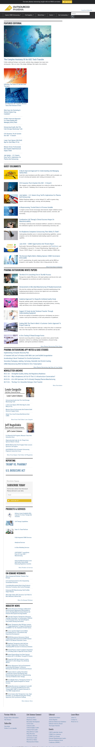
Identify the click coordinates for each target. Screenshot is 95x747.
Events (51, 15)
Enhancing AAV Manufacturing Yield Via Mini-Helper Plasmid (18, 599)
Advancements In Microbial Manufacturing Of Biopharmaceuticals (40, 287)
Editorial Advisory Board (55, 732)
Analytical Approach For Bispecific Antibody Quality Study (37, 299)
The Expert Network (54, 734)
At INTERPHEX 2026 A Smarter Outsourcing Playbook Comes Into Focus (17, 450)
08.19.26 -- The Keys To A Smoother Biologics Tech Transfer (23, 382)
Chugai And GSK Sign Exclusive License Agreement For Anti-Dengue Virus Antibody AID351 (17, 669)
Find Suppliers (29, 15)
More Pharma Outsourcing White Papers (51, 346)
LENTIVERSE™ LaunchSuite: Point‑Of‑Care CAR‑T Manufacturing (22, 563)
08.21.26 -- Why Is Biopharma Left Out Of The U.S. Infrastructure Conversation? (29, 376)
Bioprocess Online (31, 728)
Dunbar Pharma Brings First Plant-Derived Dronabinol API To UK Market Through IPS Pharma (19, 664)
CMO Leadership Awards (56, 741)
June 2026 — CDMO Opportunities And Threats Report (36, 244)
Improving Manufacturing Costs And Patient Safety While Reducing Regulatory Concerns (23, 571)
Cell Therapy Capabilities (21, 521)
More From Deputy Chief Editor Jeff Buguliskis (20, 455)
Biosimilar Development (33, 730)
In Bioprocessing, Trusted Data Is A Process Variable (36, 207)
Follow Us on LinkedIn (10, 737)
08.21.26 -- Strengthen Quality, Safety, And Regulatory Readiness (24, 374)
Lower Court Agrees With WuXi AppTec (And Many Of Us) (13, 141)
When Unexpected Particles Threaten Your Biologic (17, 586)
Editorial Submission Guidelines (57, 730)
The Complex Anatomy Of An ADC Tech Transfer (24, 59)
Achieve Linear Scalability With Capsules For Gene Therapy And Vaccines (23, 515)
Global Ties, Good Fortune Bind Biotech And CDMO (17, 415)
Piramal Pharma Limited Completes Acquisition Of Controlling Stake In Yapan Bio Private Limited (19, 659)
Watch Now (41, 15)
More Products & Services (26, 576)
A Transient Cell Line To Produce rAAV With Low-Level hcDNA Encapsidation (28, 355)
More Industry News (27, 710)
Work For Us (74, 730)
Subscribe (89, 10)
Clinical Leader (31, 734)
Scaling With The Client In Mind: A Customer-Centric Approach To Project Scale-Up (40, 324)
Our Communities (63, 15)
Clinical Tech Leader (32, 738)
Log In (83, 10)
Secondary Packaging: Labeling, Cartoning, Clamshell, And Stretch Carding (27, 361)
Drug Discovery (31, 742)
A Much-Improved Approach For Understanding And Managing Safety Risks (12, 120)
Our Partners (7, 728)
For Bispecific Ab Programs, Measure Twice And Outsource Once (16, 104)
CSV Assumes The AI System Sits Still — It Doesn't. (12, 134)
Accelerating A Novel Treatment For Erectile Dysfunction (22, 358)
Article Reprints (53, 728)
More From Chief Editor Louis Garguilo (22, 419)
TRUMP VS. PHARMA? (16, 464)
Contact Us (74, 728)
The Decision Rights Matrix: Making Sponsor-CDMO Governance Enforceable (39, 257)
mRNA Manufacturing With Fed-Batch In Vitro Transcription (23, 364)
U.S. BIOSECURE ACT (15, 470)
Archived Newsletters (54, 726)
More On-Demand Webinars (25, 609)
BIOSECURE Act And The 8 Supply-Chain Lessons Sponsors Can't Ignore (19, 445)
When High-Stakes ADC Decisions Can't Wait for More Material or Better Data (19, 604)
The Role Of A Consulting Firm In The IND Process (35, 275)
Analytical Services (20, 545)
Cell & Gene (30, 732)
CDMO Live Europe (54, 745)
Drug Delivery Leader (32, 740)
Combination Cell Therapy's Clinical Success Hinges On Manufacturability (36, 220)
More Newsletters (57, 385)
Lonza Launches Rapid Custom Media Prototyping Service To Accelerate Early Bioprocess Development (17, 641)
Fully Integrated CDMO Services (23, 537)
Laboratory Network (32, 744)
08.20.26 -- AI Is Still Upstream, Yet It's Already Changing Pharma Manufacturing (29, 379)
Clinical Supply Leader (33, 736)
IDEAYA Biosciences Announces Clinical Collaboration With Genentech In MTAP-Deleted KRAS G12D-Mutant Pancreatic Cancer (18, 647)
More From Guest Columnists (54, 267)
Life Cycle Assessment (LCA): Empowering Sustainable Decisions (17, 590)
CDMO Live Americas (55, 743)
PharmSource (54, 246)
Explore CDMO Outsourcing (12, 15)
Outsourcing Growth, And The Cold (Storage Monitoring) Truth (13, 128)
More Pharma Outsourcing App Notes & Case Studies (48, 367)
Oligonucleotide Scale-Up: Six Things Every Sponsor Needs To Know (17, 441)
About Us (73, 726)
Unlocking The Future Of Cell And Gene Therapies (15, 85)
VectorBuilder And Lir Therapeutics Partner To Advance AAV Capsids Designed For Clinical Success (19, 690)
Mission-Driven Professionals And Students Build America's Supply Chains (12, 148)
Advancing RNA (31, 726)
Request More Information (11, 726)
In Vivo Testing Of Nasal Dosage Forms (31, 336)
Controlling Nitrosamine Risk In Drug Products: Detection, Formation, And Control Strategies (18, 595)
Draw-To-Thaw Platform (21, 529)
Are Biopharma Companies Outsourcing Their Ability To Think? (39, 232)
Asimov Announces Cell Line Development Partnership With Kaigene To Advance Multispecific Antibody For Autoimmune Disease (19, 676)
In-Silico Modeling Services (22, 553)
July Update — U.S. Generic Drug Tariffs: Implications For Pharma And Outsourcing (12, 157)
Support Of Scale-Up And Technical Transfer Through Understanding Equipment (36, 312)
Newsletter (7, 735)
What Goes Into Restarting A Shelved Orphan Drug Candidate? (12, 112)
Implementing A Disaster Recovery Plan (16, 353)
